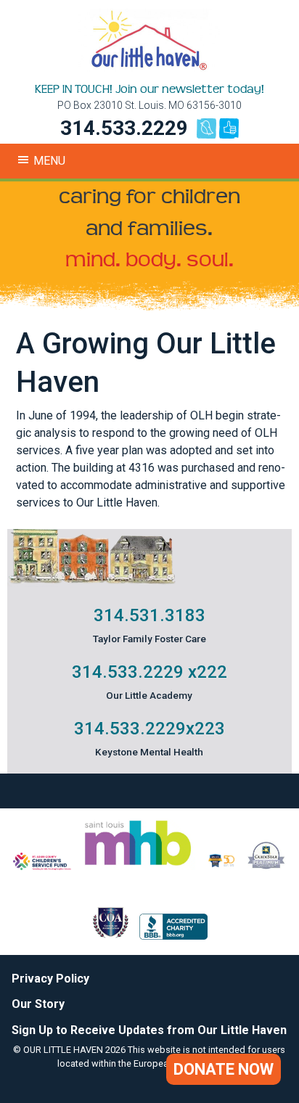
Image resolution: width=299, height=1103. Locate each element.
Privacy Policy (50, 978)
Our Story (38, 1004)
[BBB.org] (173, 936)
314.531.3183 (149, 615)
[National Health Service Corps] (221, 866)
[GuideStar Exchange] (266, 866)
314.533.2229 (124, 128)
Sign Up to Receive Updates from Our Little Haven (149, 1030)
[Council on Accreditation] (110, 936)
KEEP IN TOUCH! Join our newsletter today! (149, 89)
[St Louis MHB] (138, 866)
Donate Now (223, 1069)
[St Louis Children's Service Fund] (42, 866)
